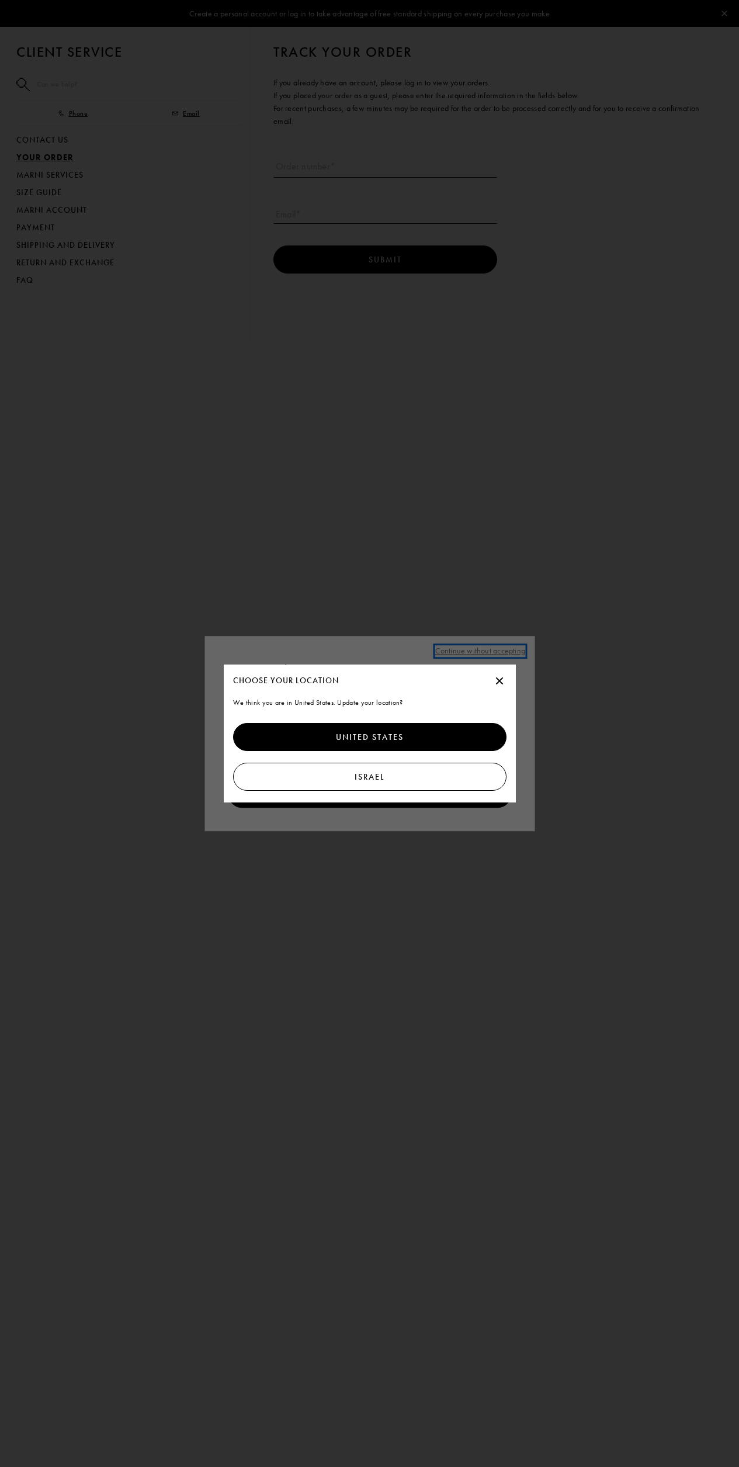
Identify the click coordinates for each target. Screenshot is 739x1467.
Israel (370, 776)
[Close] (499, 681)
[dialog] (370, 733)
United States (370, 737)
